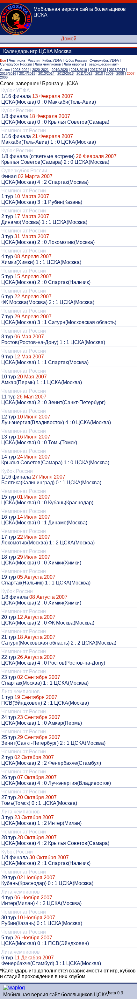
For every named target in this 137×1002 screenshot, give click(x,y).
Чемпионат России (24, 60)
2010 (99, 73)
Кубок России (76, 60)
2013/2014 (46, 73)
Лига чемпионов (48, 64)
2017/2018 (98, 70)
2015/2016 (8, 73)
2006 (4, 77)
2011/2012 (84, 73)
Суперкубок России (16, 64)
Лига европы (74, 64)
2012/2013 (65, 73)
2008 (120, 73)
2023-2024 (21, 70)
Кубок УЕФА (52, 60)
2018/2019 (79, 70)
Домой (68, 38)
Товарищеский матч (103, 64)
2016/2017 (117, 70)
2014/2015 (27, 73)
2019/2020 (60, 70)
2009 (109, 73)
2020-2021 (40, 70)
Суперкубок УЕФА (104, 60)
